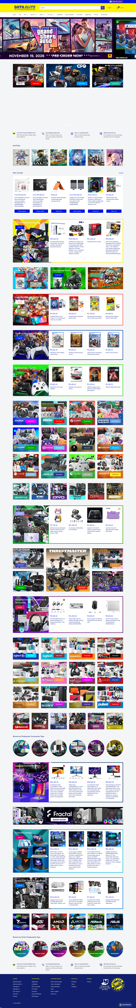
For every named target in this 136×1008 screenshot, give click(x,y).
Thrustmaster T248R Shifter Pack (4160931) (76, 528)
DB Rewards (35, 996)
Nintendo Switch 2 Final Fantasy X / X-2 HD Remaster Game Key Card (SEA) (57, 318)
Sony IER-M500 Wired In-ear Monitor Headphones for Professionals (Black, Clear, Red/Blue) (57, 621)
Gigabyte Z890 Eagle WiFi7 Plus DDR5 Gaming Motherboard (113, 901)
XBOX (41, 14)
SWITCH (32, 14)
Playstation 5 (16, 986)
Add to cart (59, 211)
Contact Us (54, 994)
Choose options (22, 211)
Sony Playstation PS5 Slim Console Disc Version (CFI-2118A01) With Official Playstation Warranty (57, 244)
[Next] (123, 156)
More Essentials (69, 14)
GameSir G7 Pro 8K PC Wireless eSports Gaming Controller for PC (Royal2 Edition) (93, 530)
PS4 (25, 14)
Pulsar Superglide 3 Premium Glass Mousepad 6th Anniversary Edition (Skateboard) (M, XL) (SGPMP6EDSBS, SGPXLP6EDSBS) (21, 202)
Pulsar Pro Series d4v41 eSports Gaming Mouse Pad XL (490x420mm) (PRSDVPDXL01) (113, 621)
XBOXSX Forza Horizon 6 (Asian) (75, 387)
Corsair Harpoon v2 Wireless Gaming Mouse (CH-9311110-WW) (94, 620)
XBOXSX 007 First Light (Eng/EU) (56, 387)
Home (14, 14)
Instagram (73, 986)
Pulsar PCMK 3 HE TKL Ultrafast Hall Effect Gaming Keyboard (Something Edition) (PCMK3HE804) (76, 621)
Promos (96, 14)
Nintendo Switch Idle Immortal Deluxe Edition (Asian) (112, 199)
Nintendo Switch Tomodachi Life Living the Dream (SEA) (94, 317)
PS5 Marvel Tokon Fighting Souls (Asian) (57, 353)
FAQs (52, 989)
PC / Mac (49, 14)
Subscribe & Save (117, 1)
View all (121, 173)
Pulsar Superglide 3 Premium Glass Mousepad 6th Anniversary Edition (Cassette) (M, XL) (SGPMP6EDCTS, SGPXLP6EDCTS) (40, 202)
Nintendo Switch (17, 981)
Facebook (73, 981)
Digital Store (88, 14)
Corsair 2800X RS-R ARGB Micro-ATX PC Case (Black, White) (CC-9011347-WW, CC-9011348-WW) (76, 902)
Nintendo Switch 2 (17, 984)
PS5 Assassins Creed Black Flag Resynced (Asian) (94, 353)
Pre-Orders (79, 14)
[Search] (103, 7)
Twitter (73, 984)
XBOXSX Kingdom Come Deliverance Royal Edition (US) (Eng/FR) (94, 388)
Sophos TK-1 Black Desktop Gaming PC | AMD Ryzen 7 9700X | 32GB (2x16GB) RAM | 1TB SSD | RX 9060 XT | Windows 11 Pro (95, 201)
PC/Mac (15, 996)
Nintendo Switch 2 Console (94, 241)
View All (20, 227)
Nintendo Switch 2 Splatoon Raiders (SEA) (76, 317)
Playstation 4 (16, 989)
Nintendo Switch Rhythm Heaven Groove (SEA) (112, 317)
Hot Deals (34, 991)
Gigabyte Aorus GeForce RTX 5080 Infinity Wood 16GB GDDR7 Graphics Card (57, 901)
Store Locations (55, 991)
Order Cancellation (55, 984)
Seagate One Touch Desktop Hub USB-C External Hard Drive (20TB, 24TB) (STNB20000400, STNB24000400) (77, 201)
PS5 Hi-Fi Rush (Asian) (112, 352)
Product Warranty (55, 986)
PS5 (20, 14)
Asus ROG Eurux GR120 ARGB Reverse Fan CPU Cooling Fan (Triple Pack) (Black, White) (93, 902)
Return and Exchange (56, 981)
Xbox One (15, 994)
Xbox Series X (16, 991)
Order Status (104, 14)
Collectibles (60, 14)
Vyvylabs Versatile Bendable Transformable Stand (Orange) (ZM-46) (58, 199)
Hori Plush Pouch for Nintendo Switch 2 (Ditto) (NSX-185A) (112, 529)
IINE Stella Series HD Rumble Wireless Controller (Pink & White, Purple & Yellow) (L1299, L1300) (57, 530)
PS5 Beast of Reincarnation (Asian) (76, 353)
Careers (89, 981)
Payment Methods (36, 994)
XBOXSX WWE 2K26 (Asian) (113, 387)
